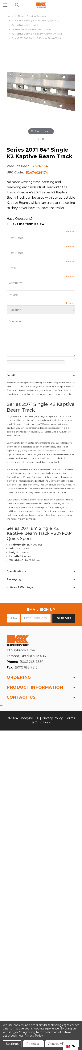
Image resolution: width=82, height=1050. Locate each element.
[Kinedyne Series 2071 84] (39, 139)
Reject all (33, 1044)
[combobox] (70, 1046)
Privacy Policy (52, 718)
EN (73, 1046)
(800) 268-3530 (31, 662)
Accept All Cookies (62, 1044)
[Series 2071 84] (43, 139)
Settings (12, 1044)
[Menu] (5, 4)
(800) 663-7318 (26, 667)
